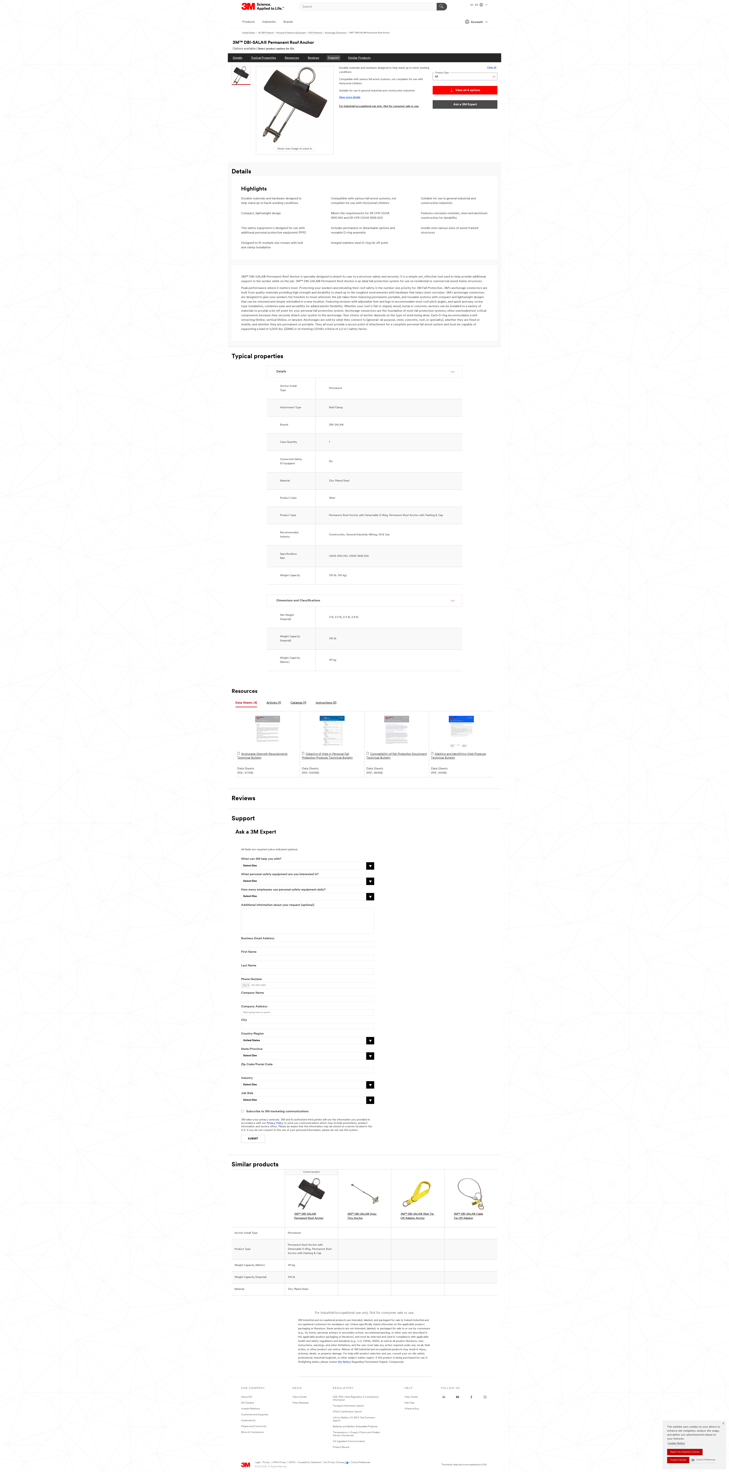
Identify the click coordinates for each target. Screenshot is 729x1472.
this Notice (344, 1362)
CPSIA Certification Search (347, 1412)
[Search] (442, 6)
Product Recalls (341, 1447)
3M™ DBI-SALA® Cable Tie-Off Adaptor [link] (468, 1216)
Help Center (411, 1397)
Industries (269, 22)
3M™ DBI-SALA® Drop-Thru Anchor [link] (362, 1216)
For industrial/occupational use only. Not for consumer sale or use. (379, 106)
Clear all (491, 67)
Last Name (248, 965)
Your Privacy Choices (333, 1462)
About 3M (246, 1397)
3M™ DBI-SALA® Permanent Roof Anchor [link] (308, 1216)
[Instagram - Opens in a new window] (485, 1397)
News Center (300, 1397)
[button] (703, 1460)
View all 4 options (467, 90)
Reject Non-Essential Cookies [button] (684, 1452)
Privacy (266, 1462)
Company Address (254, 1006)
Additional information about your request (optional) (277, 905)
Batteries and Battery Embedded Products (355, 1426)
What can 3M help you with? (261, 859)
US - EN (474, 5)
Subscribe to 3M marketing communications (277, 1111)
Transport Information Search (348, 1406)
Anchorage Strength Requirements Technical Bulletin (262, 756)
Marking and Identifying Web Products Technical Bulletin (458, 756)
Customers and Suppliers (254, 1414)
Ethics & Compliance (252, 1432)
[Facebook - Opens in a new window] (471, 1397)
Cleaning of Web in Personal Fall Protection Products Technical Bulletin (327, 756)
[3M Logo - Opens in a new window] (263, 6)
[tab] (246, 703)
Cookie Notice (676, 1443)
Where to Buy (412, 1408)
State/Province (252, 1049)
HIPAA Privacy (279, 1462)
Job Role (247, 1093)
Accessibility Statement (309, 1462)
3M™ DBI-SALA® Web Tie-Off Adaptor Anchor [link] (418, 1216)
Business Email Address (258, 938)
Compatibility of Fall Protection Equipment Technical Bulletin (396, 756)
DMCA (292, 1462)
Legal (257, 1462)
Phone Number (251, 979)
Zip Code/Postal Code (257, 1064)
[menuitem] (237, 57)
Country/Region (252, 1033)
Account (477, 22)
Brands (288, 22)
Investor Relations (250, 1408)
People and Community (254, 1426)
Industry (247, 1078)
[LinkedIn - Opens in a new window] (444, 1397)
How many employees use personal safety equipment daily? (283, 889)
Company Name (252, 992)
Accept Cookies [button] (678, 1460)
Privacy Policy (275, 1123)
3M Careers (247, 1403)
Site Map (409, 1403)
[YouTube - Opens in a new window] (457, 1397)
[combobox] (245, 985)
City (244, 1020)
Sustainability (248, 1420)
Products (248, 22)
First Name (248, 952)
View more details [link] (349, 97)
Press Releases (301, 1403)
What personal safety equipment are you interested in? (280, 874)
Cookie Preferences (360, 1462)
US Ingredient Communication (349, 1441)
